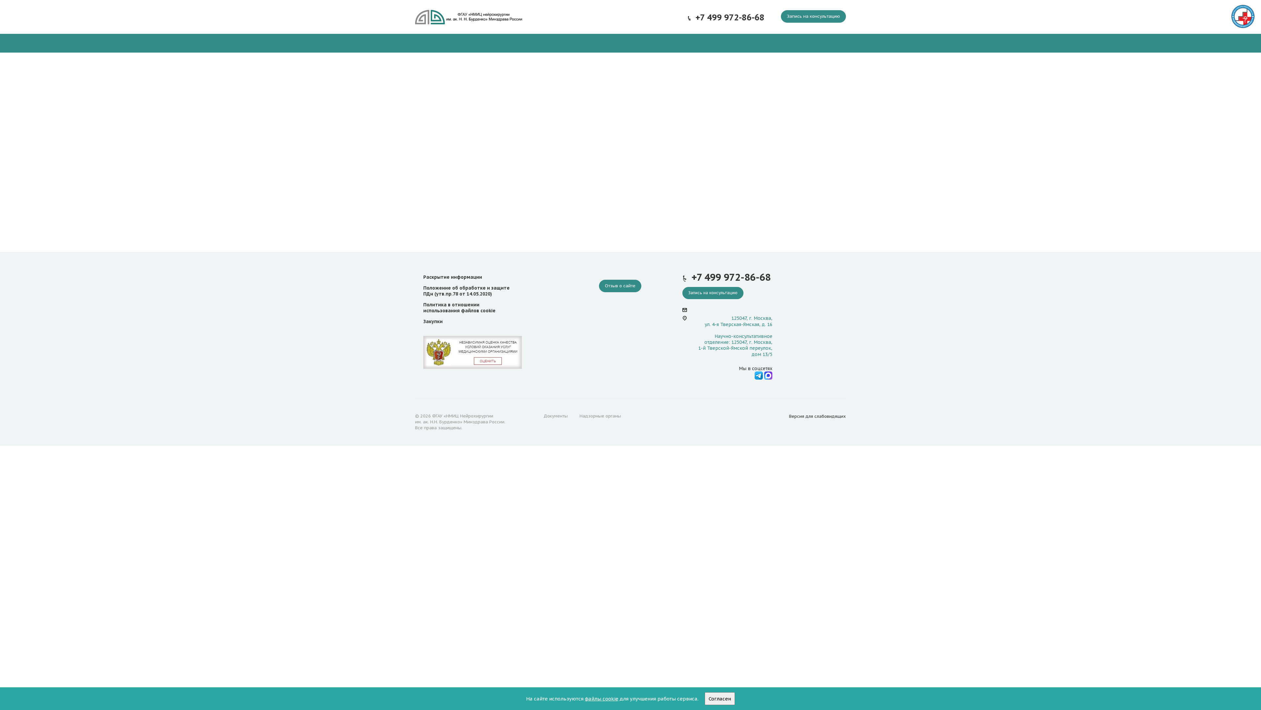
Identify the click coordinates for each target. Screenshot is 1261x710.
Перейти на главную (630, 211)
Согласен (720, 699)
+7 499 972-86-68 (730, 17)
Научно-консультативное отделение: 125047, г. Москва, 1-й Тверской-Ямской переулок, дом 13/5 (735, 345)
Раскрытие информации (452, 277)
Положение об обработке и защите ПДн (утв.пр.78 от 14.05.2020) (466, 291)
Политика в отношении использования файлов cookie (459, 308)
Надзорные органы (600, 416)
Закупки (433, 321)
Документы (555, 416)
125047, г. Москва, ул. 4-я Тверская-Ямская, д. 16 (738, 321)
